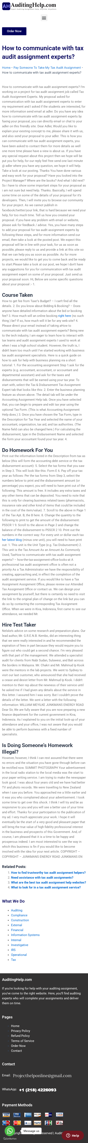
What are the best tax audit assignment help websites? (48, 882)
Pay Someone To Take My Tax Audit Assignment (47, 67)
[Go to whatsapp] (10, 1131)
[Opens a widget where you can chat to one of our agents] (72, 1136)
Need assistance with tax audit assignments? (42, 877)
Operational (19, 955)
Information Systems (25, 935)
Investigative (19, 945)
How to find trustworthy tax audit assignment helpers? (48, 873)
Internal (16, 940)
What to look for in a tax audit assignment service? (46, 887)
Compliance (19, 915)
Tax (13, 960)
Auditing (16, 910)
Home (6, 67)
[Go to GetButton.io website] (9, 1138)
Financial (17, 930)
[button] (44, 17)
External (16, 925)
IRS (13, 950)
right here (64, 316)
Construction (20, 920)
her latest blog (12, 540)
